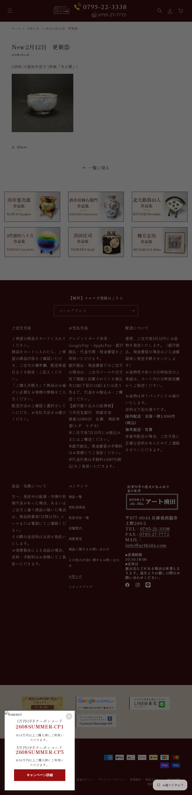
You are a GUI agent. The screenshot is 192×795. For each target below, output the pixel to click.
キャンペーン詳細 (40, 775)
